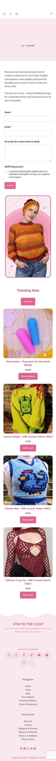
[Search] (4, 14)
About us (28, 721)
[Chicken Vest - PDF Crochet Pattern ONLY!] (28, 480)
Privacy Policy (28, 739)
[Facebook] (31, 748)
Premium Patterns (28, 700)
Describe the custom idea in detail (22, 141)
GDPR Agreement (14, 167)
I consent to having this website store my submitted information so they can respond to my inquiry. (29, 174)
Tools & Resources (28, 704)
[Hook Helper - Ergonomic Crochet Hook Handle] (28, 333)
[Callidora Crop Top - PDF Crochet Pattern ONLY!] (28, 552)
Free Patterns (28, 697)
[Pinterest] (21, 748)
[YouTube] (35, 748)
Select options (28, 376)
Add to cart (28, 448)
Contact (28, 725)
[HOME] (23, 46)
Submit (10, 185)
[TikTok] (28, 748)
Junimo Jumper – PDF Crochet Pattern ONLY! (28, 436)
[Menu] (51, 14)
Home (28, 686)
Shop (28, 690)
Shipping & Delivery (28, 728)
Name (8, 112)
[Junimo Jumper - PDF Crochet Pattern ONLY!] (28, 408)
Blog (28, 693)
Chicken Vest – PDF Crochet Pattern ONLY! (28, 508)
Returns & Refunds (28, 732)
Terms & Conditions (27, 736)
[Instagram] (25, 748)
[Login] (11, 14)
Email (8, 127)
